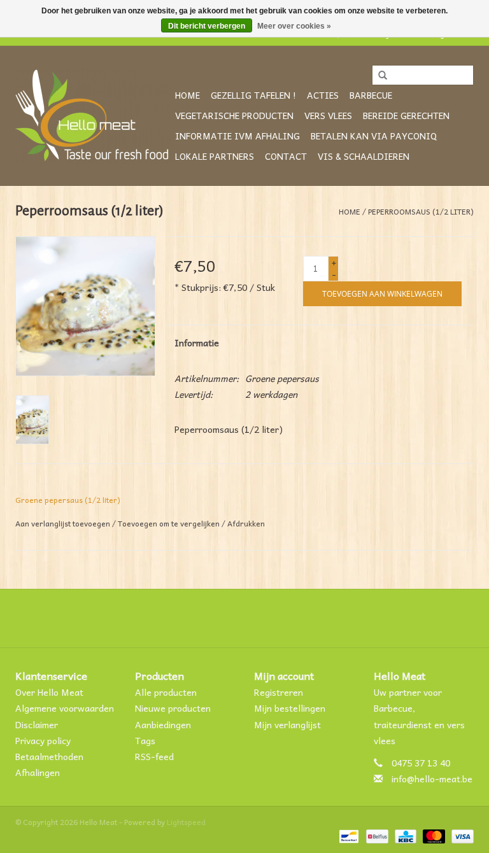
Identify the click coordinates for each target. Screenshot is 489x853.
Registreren (278, 692)
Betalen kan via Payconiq (374, 136)
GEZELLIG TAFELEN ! (253, 95)
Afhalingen (37, 772)
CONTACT (286, 156)
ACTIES (323, 95)
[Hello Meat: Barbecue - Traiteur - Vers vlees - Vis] (93, 116)
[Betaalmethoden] (348, 835)
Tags (145, 740)
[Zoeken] (378, 76)
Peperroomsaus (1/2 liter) (421, 211)
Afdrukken (246, 523)
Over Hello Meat (49, 692)
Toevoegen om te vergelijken (170, 523)
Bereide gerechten (406, 115)
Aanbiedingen (163, 724)
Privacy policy (43, 740)
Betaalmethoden (49, 756)
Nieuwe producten (173, 708)
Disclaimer (36, 724)
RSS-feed (154, 756)
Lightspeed (186, 821)
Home (187, 95)
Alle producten (166, 692)
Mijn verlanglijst (287, 724)
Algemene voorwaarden (64, 708)
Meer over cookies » (294, 26)
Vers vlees (328, 115)
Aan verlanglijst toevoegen (62, 523)
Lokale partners (214, 156)
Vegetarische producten (234, 115)
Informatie (196, 342)
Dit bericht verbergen (206, 26)
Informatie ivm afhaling (237, 136)
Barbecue (371, 95)
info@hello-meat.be (432, 779)
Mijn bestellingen (289, 708)
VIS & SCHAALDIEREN (363, 156)
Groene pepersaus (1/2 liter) (67, 499)
